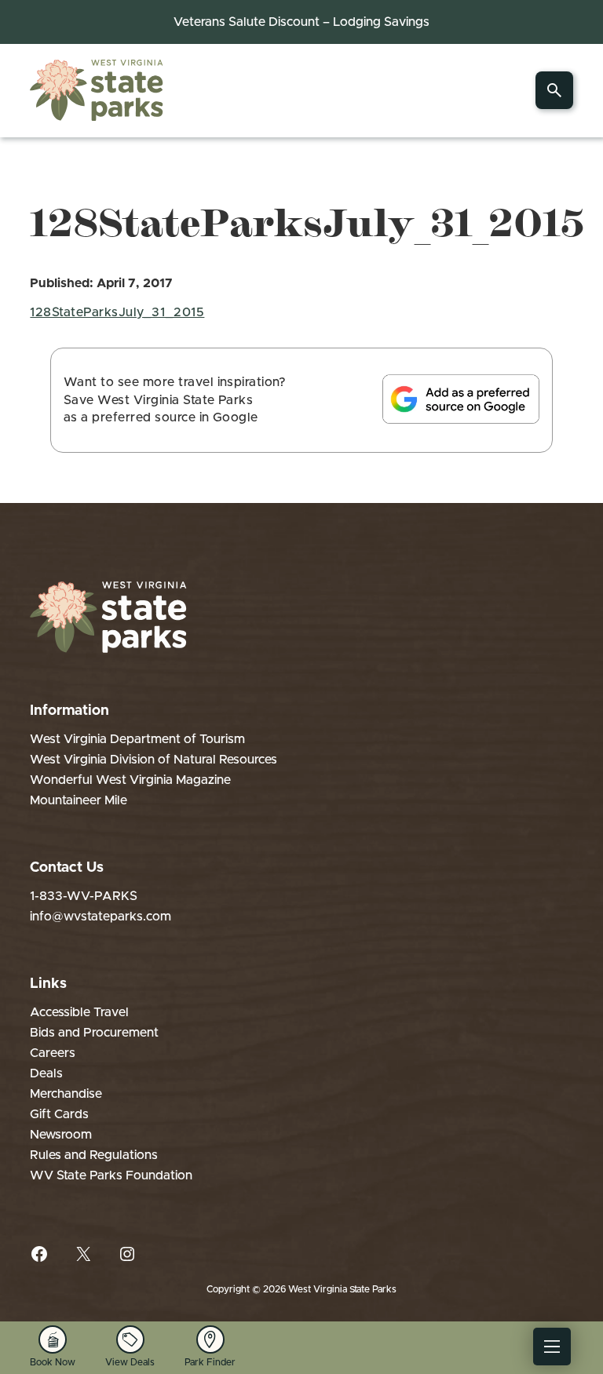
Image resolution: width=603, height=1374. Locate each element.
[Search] (554, 90)
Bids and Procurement (94, 1032)
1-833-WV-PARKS (83, 896)
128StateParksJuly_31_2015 (117, 312)
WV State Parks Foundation (111, 1175)
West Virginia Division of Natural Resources (153, 759)
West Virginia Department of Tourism (137, 739)
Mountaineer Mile (78, 800)
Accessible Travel (79, 1012)
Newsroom (61, 1134)
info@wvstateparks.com (100, 916)
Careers (52, 1053)
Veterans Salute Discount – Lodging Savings (301, 22)
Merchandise (66, 1094)
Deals (46, 1073)
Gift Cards (59, 1114)
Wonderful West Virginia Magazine (130, 780)
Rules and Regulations (94, 1155)
